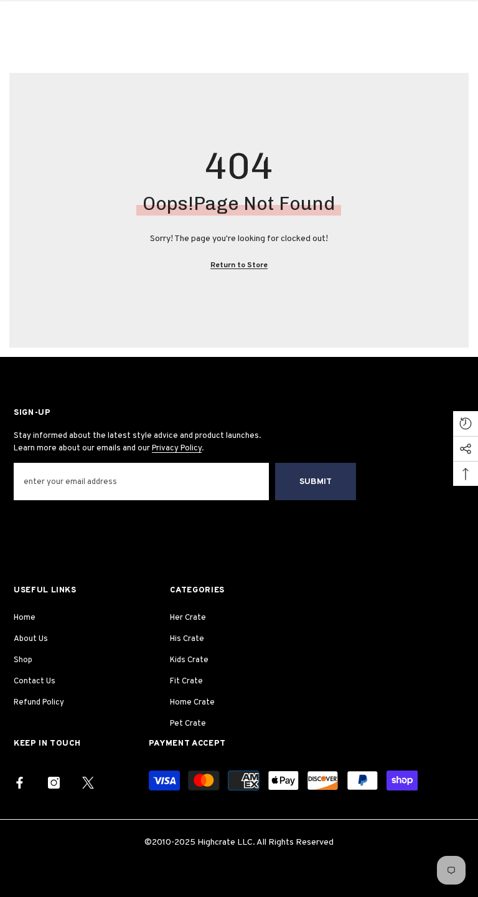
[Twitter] (88, 783)
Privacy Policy (177, 448)
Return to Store (239, 265)
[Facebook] (20, 783)
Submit (315, 482)
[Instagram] (54, 783)
